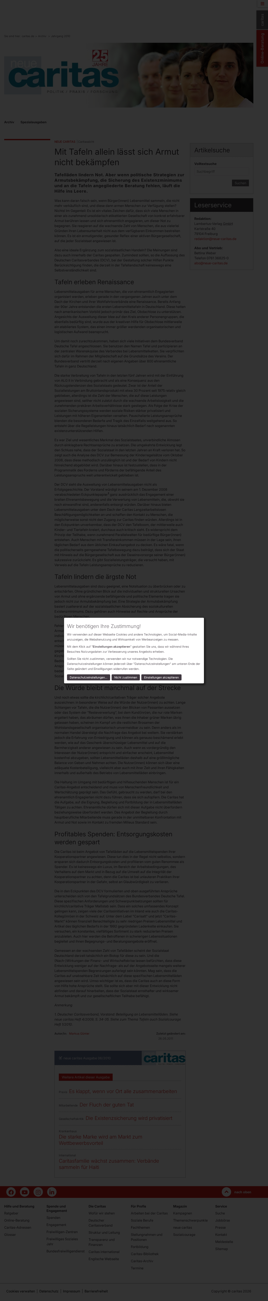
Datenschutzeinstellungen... (88, 677)
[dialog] (134, 650)
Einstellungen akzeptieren (161, 677)
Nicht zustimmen (125, 677)
